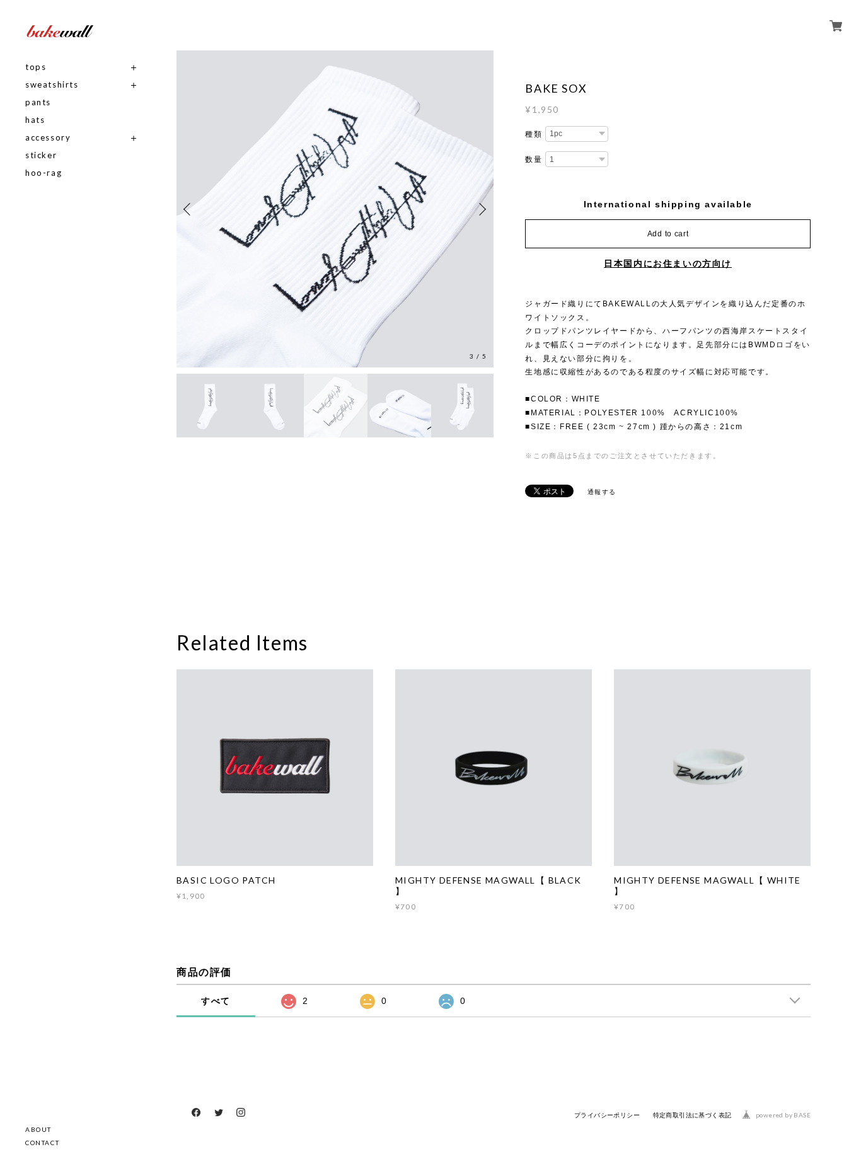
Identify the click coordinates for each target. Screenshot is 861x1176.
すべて (216, 1001)
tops (35, 67)
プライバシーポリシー (607, 1115)
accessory (48, 138)
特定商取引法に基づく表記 (692, 1115)
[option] (349, 208)
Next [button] (481, 209)
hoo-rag (43, 173)
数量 (533, 159)
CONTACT (42, 1142)
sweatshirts (52, 85)
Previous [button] (189, 209)
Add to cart (668, 233)
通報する (601, 491)
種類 (533, 134)
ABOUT (38, 1129)
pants (38, 102)
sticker (41, 155)
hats (35, 120)
